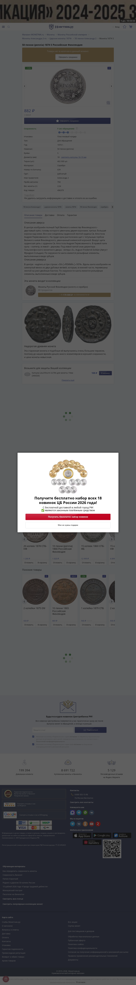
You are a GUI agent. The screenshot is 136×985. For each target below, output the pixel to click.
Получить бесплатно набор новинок (68, 517)
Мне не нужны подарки (68, 525)
